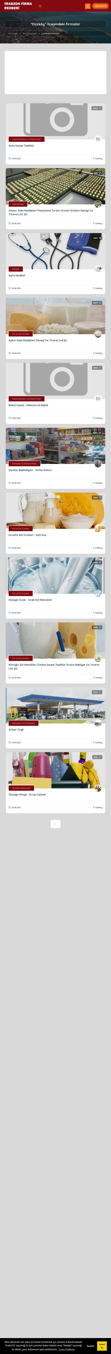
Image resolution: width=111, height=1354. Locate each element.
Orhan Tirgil (16, 729)
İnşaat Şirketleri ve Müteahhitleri (26, 139)
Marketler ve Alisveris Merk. (24, 463)
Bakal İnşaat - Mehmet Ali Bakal (28, 405)
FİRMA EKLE (99, 6)
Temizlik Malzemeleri (21, 788)
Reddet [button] (90, 1346)
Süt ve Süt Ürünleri (20, 334)
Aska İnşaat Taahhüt (21, 145)
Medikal (15, 269)
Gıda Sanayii (18, 204)
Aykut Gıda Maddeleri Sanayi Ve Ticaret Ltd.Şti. (38, 340)
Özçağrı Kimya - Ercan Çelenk (27, 794)
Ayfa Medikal (17, 275)
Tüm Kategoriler (29, 33)
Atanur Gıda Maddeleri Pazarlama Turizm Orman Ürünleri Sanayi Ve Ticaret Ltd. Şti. (51, 212)
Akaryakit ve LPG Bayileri (23, 723)
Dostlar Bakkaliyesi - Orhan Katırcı (30, 470)
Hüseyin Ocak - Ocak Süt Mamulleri (30, 600)
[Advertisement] (55, 72)
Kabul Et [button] (102, 1346)
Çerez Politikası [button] (67, 1349)
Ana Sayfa (13, 33)
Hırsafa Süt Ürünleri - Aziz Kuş (27, 535)
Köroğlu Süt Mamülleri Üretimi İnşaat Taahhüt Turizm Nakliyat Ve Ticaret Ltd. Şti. (54, 666)
